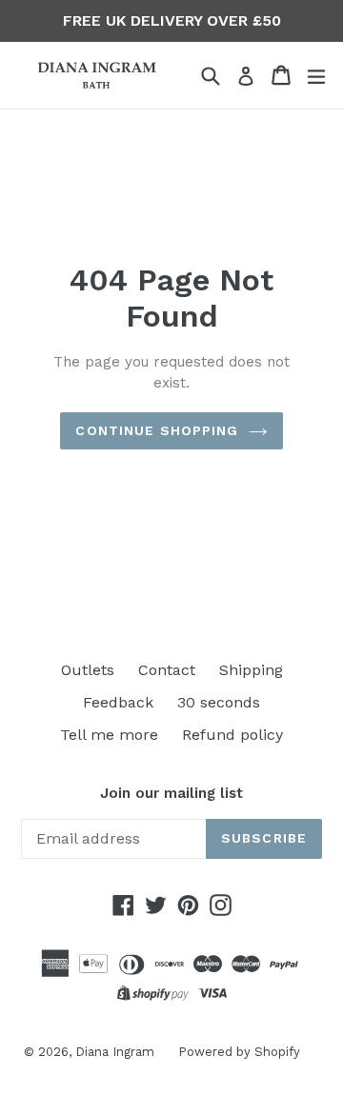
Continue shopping (156, 430)
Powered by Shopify (239, 1052)
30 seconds (218, 702)
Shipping (251, 670)
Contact (166, 670)
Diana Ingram (114, 1052)
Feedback (118, 702)
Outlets (87, 670)
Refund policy (232, 735)
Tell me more (109, 735)
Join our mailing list (171, 793)
